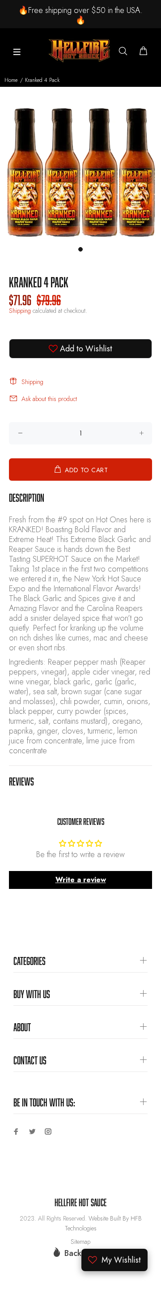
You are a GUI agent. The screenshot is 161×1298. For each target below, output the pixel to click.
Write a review (80, 880)
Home (10, 80)
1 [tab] (80, 249)
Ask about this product (49, 398)
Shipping (20, 310)
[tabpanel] (80, 171)
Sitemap (80, 1241)
